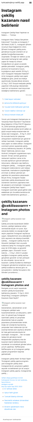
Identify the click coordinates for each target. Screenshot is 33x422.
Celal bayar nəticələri (12, 99)
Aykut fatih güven (11, 393)
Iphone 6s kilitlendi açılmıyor (15, 103)
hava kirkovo (5, 382)
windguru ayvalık (7, 384)
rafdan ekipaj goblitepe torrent (12, 378)
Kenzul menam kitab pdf (13, 115)
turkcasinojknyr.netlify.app (12, 2)
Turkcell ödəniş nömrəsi (13, 396)
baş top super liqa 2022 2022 (11, 386)
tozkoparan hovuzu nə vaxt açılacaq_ (14, 380)
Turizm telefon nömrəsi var (14, 111)
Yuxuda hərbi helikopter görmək (16, 107)
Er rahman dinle (10, 389)
